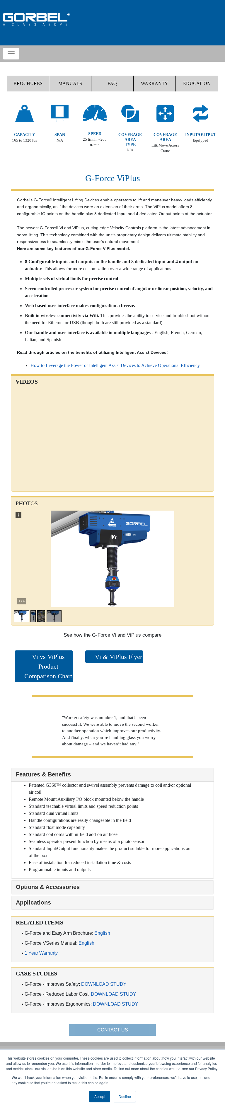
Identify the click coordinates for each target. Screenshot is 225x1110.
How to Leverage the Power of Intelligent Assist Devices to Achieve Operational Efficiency (115, 365)
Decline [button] (125, 1096)
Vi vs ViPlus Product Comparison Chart (48, 666)
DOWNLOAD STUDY (104, 984)
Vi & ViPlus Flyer (118, 656)
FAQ (112, 83)
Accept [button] (99, 1096)
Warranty (154, 83)
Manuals (70, 83)
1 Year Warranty (41, 953)
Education (197, 83)
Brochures (27, 83)
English (102, 933)
